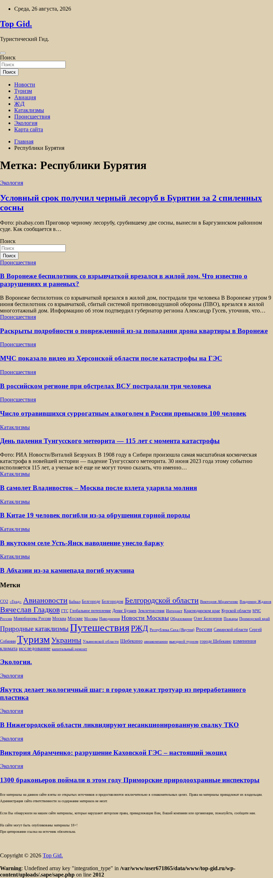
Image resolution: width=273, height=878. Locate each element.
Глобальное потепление (90, 611)
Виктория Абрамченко (219, 602)
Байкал (74, 602)
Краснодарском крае (202, 611)
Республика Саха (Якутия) (172, 630)
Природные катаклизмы (34, 628)
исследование (34, 648)
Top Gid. (16, 23)
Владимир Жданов (255, 602)
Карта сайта (28, 129)
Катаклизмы (29, 110)
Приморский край (254, 619)
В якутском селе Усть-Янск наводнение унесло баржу (82, 543)
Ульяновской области (101, 641)
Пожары (231, 619)
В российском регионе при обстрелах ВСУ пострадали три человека (105, 386)
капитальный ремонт (69, 649)
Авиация (25, 97)
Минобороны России (32, 618)
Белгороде (91, 601)
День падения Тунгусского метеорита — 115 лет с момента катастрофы (110, 441)
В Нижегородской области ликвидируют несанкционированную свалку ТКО (119, 725)
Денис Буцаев (124, 611)
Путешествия (99, 627)
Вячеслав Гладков (30, 609)
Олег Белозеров (208, 618)
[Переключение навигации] (3, 53)
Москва (59, 618)
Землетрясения (151, 611)
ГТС (64, 611)
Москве (75, 618)
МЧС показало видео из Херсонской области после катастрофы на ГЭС (111, 358)
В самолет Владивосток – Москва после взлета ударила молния (98, 487)
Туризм (23, 91)
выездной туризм (183, 641)
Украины (66, 640)
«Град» (16, 602)
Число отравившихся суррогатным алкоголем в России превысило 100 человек (123, 413)
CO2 (4, 601)
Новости (24, 85)
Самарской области (231, 629)
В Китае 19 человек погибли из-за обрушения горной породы (95, 515)
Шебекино (131, 641)
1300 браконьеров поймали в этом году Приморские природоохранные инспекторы (129, 780)
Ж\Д (19, 104)
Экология (25, 123)
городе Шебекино (215, 641)
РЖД (139, 628)
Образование (181, 619)
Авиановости (45, 600)
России (204, 629)
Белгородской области (162, 600)
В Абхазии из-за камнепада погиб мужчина (67, 570)
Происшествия (32, 117)
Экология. (16, 662)
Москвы (91, 619)
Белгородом (112, 601)
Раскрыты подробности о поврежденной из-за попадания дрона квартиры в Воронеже (134, 331)
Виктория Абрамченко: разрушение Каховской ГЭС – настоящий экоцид (113, 752)
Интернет (174, 611)
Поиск (8, 57)
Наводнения (109, 619)
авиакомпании (156, 641)
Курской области (236, 611)
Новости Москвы (145, 617)
